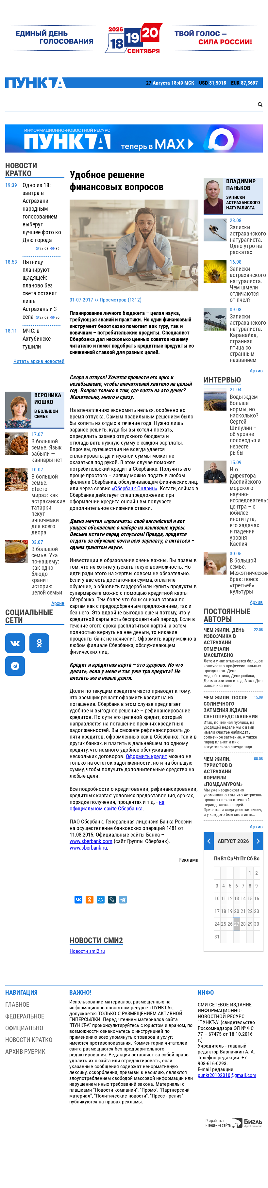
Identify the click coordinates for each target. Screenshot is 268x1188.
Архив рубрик (25, 1051)
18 (223, 911)
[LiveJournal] (112, 899)
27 (236, 924)
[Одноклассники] (89, 899)
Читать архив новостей (38, 361)
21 (243, 911)
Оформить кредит (146, 756)
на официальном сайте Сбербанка (117, 805)
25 (223, 924)
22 (250, 911)
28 (243, 924)
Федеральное (24, 1016)
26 (230, 924)
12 (230, 899)
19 (230, 911)
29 (250, 924)
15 (250, 899)
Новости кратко (28, 1040)
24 (217, 924)
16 (256, 899)
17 (217, 911)
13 (236, 899)
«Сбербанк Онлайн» (134, 488)
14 (243, 899)
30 (256, 924)
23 (256, 911)
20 (236, 911)
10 (217, 899)
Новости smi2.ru (87, 951)
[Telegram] (123, 899)
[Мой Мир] (101, 899)
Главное (17, 1004)
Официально (24, 1028)
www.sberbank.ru (88, 847)
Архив (57, 603)
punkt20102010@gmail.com (227, 1075)
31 (217, 937)
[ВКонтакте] (78, 899)
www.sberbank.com (91, 841)
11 (223, 899)
